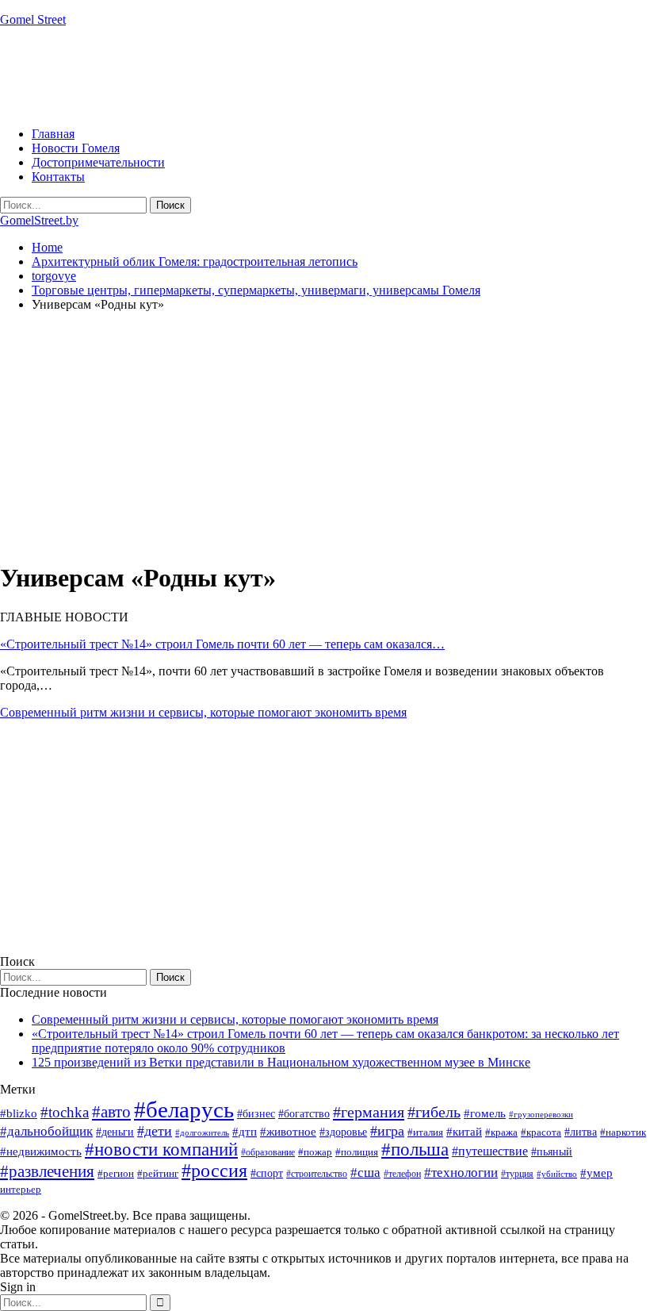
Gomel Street (33, 19)
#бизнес (256, 1114)
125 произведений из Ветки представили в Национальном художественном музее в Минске (281, 1062)
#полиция (356, 1152)
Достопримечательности (98, 162)
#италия (425, 1132)
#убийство (557, 1174)
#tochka (64, 1112)
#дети (154, 1131)
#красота (541, 1132)
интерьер (20, 1189)
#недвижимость (41, 1151)
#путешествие (490, 1151)
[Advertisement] (288, 75)
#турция (517, 1173)
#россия (214, 1170)
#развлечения (47, 1171)
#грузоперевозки (541, 1114)
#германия (368, 1112)
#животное (288, 1131)
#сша (365, 1172)
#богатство (304, 1113)
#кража (501, 1132)
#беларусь (184, 1109)
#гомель (485, 1113)
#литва (580, 1132)
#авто (111, 1111)
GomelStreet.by (39, 220)
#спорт (266, 1173)
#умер (596, 1172)
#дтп (244, 1131)
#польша (415, 1149)
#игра (387, 1131)
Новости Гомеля (76, 148)
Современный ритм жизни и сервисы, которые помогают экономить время (203, 712)
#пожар (315, 1152)
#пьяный (551, 1152)
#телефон (402, 1173)
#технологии (461, 1172)
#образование (268, 1152)
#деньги (115, 1132)
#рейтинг (157, 1173)
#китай (464, 1131)
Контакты (58, 176)
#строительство (316, 1173)
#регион (116, 1173)
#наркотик (623, 1132)
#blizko (18, 1113)
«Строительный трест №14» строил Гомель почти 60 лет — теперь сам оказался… (222, 644)
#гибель (434, 1112)
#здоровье (343, 1132)
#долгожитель (202, 1132)
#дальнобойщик (46, 1131)
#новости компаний (161, 1149)
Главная (53, 133)
